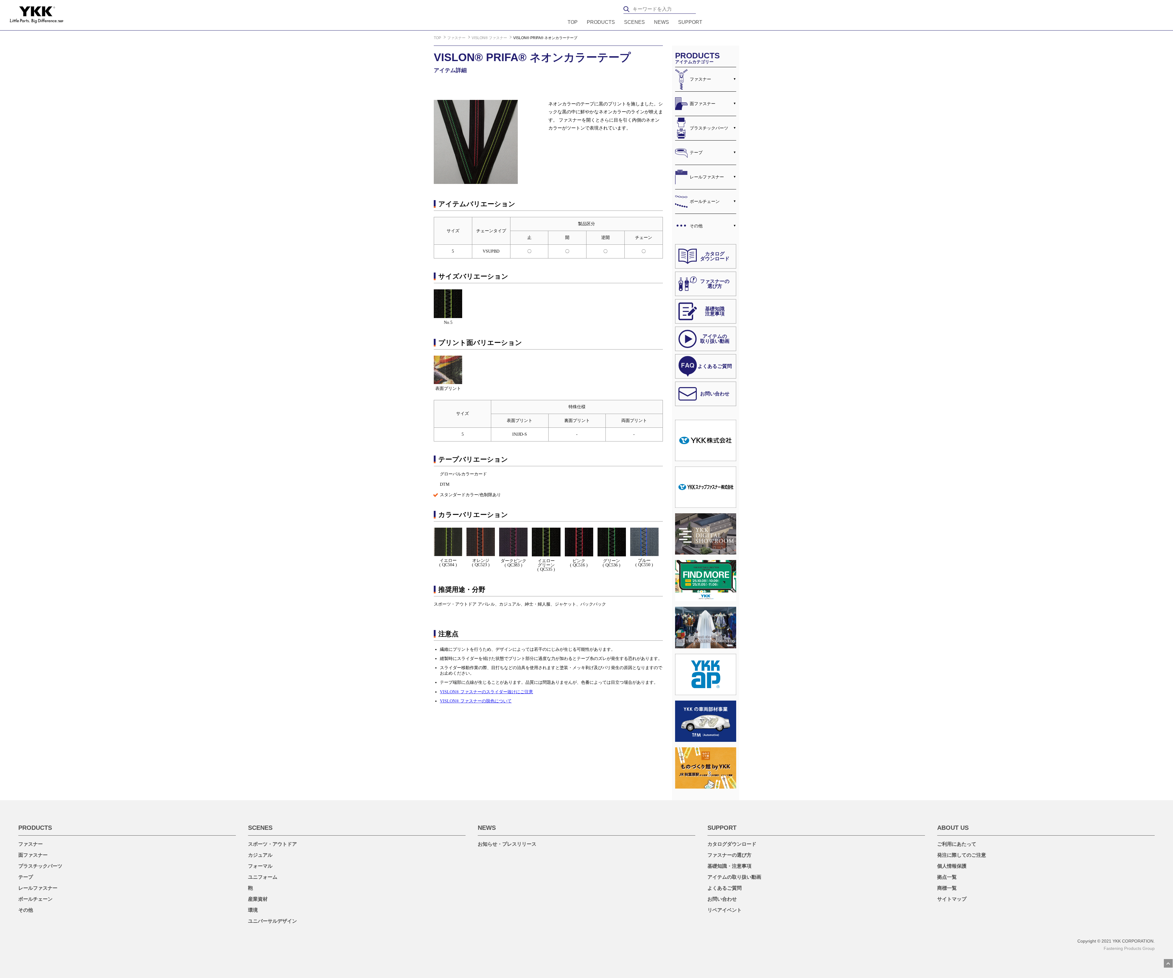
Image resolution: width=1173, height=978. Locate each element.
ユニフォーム (262, 877)
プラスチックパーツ (709, 128)
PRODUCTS (601, 22)
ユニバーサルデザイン (272, 921)
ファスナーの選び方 (729, 855)
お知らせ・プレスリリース (507, 844)
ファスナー (456, 38)
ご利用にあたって (956, 844)
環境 (253, 910)
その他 (696, 225)
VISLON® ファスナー (490, 38)
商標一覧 (947, 888)
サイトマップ (952, 899)
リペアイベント (724, 910)
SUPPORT (690, 22)
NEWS (661, 22)
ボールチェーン (705, 201)
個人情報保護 (952, 866)
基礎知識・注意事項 (729, 866)
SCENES (634, 22)
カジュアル (260, 855)
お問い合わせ (722, 899)
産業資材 (258, 899)
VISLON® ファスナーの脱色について (476, 701)
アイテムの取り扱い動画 (734, 877)
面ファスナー (702, 103)
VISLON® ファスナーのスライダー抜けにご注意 (486, 692)
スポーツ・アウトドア (272, 844)
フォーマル (260, 866)
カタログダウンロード (731, 844)
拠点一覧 (947, 877)
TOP (573, 22)
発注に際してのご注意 (961, 855)
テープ (696, 152)
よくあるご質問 (724, 888)
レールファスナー (707, 176)
